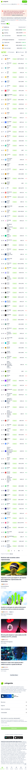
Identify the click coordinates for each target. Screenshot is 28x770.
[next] (22, 550)
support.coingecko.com (17, 15)
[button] (14, 675)
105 (19, 550)
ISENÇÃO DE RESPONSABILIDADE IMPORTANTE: (11, 741)
